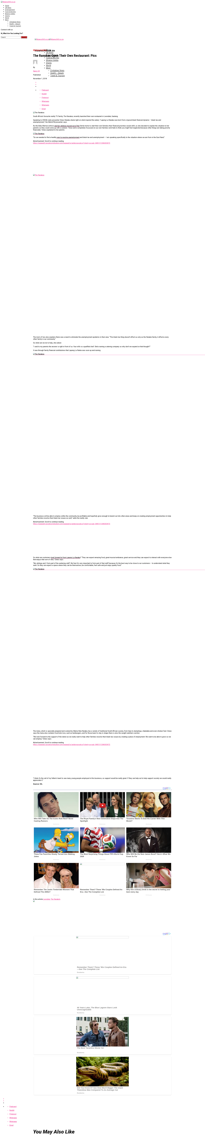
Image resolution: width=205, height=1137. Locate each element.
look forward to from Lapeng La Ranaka (65, 557)
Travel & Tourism (15, 26)
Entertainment (10, 10)
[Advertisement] (97, 159)
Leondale (46, 899)
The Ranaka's (55, 899)
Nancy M (36, 71)
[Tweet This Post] (104, 84)
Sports (7, 16)
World (7, 18)
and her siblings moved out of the (66, 126)
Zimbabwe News (14, 22)
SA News (8, 8)
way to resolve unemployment (68, 137)
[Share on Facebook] (104, 82)
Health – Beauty (14, 24)
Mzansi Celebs (10, 14)
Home (7, 6)
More (7, 20)
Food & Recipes (10, 12)
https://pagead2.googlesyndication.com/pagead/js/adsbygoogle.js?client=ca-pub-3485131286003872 (71, 143)
